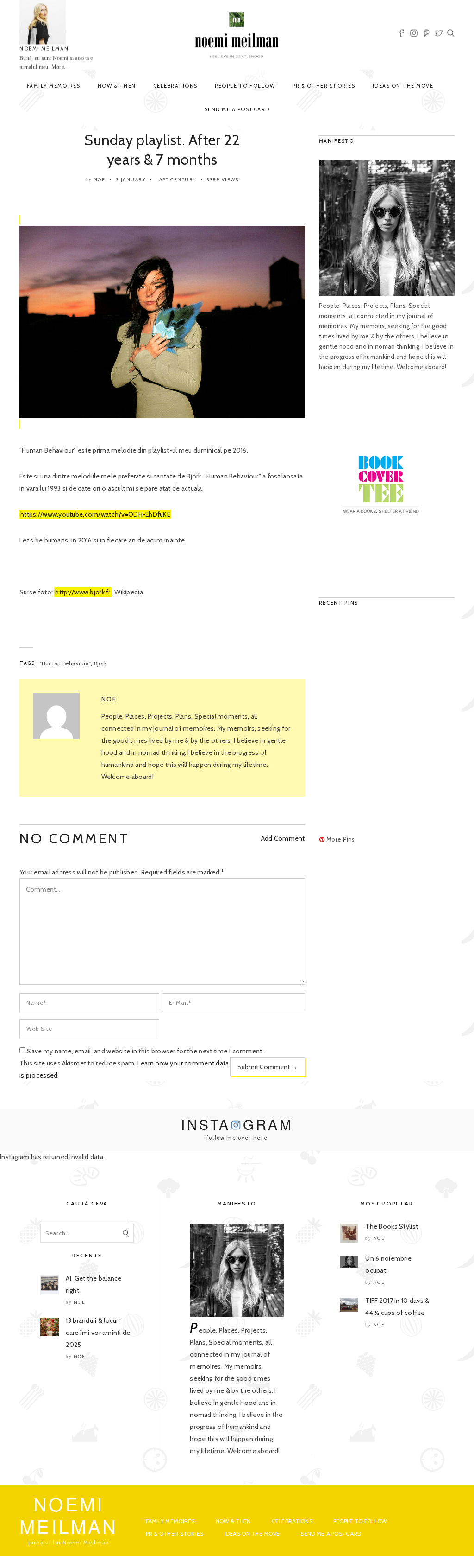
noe (100, 180)
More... (60, 67)
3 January (131, 180)
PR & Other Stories (323, 86)
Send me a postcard (237, 109)
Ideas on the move (403, 86)
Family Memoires (54, 86)
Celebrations (175, 86)
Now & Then (117, 86)
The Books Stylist (391, 1226)
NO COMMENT (74, 838)
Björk (100, 663)
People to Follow (245, 86)
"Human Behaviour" (65, 663)
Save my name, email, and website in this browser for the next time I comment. (145, 1051)
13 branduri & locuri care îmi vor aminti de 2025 (98, 1332)
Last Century (176, 180)
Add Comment (283, 838)
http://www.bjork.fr (82, 592)
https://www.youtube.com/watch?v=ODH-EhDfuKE (95, 514)
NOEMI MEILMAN (44, 48)
